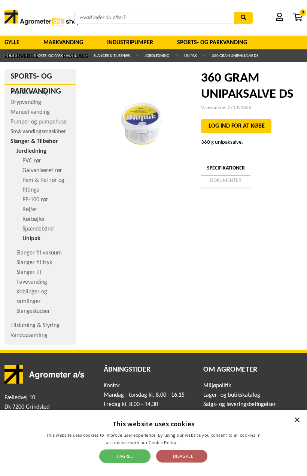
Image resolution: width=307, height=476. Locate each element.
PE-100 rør (35, 200)
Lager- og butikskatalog (231, 395)
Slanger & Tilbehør (34, 141)
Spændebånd (38, 229)
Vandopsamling (29, 335)
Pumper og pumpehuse (38, 122)
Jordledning (31, 151)
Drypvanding (25, 103)
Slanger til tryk (34, 263)
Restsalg (75, 56)
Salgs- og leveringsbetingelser (239, 405)
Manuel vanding (30, 112)
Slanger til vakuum (39, 253)
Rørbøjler (33, 219)
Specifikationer (225, 168)
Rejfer (29, 210)
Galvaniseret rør (42, 171)
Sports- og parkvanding (212, 43)
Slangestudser (33, 311)
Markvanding (63, 43)
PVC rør (31, 161)
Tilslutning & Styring (35, 326)
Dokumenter (225, 180)
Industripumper (130, 43)
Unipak (31, 239)
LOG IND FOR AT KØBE (237, 126)
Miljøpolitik (217, 386)
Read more (190, 442)
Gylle (11, 43)
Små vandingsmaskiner (38, 132)
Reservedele (21, 56)
